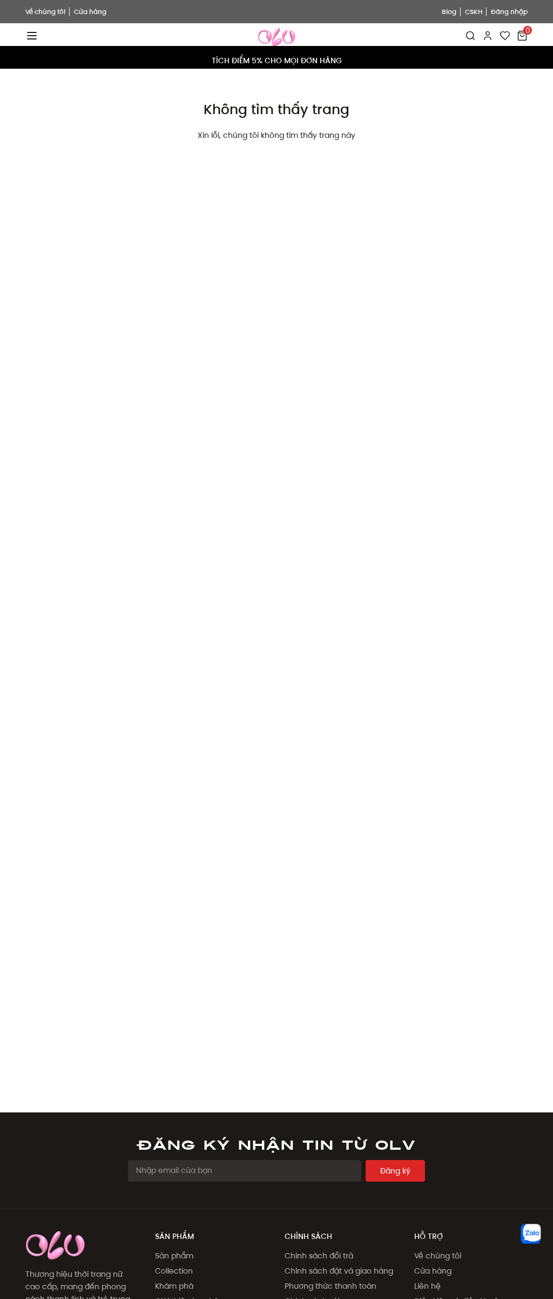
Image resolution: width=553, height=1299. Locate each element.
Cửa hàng (90, 11)
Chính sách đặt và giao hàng (339, 1270)
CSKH (473, 11)
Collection (174, 1270)
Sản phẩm (174, 1255)
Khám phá (174, 1286)
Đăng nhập (509, 11)
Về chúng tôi (45, 11)
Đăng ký (395, 1170)
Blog (449, 11)
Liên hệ (427, 1286)
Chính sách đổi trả (319, 1255)
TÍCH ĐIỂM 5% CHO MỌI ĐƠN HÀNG (277, 57)
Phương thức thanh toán (330, 1286)
